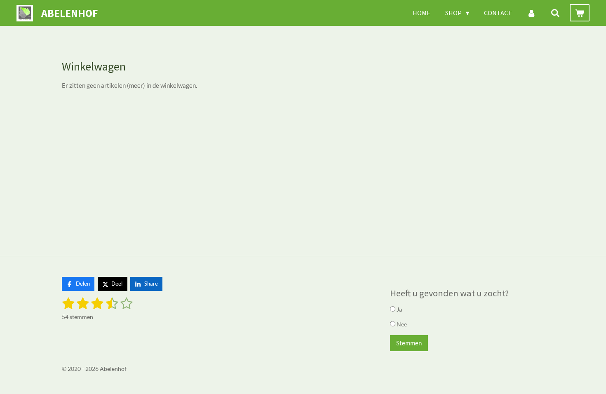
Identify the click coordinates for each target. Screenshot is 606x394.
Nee (401, 324)
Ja (398, 309)
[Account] (531, 12)
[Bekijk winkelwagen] (580, 12)
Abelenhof (69, 13)
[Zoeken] (555, 12)
